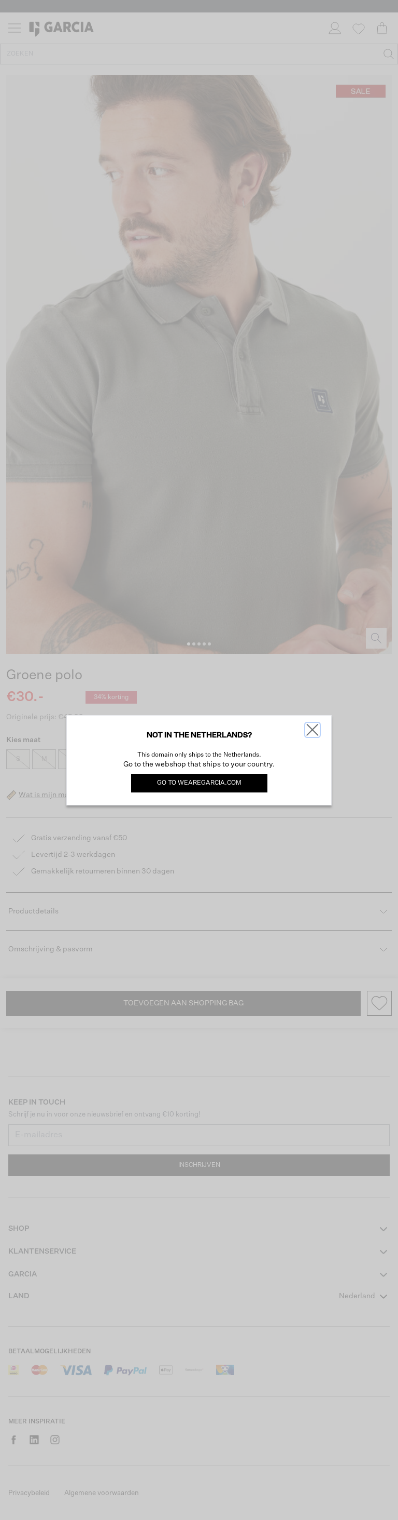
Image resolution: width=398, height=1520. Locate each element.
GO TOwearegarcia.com (199, 783)
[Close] (312, 730)
